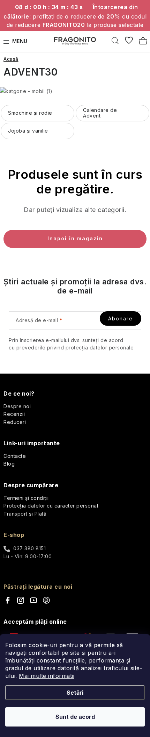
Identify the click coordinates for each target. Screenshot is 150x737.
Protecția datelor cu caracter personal (50, 506)
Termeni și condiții (26, 498)
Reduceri (14, 422)
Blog (9, 464)
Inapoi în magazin (75, 238)
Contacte (14, 456)
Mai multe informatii (46, 675)
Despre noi (17, 406)
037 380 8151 (29, 548)
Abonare (120, 318)
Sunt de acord (75, 716)
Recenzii (14, 414)
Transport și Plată (24, 514)
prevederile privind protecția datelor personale (75, 347)
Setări (75, 692)
